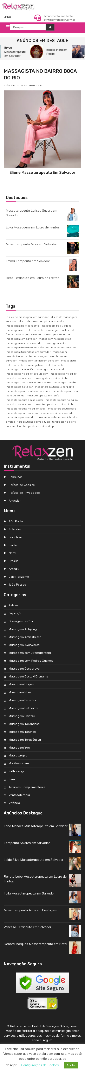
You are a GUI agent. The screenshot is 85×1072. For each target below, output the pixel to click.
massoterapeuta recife (62, 408)
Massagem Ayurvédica (24, 645)
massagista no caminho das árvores (29, 382)
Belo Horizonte (19, 577)
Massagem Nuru (20, 692)
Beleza (13, 605)
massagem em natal (28, 334)
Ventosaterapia (19, 795)
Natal (12, 553)
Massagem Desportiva (24, 668)
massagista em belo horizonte (45, 364)
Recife (13, 545)
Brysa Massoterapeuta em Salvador (14, 51)
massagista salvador (20, 386)
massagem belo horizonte (23, 325)
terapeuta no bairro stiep (38, 426)
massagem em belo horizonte (25, 330)
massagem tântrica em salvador (39, 360)
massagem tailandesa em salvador (28, 351)
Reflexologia (17, 771)
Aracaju (14, 569)
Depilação (15, 613)
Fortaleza (15, 537)
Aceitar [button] (71, 1065)
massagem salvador (64, 347)
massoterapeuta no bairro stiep (26, 408)
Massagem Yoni (19, 747)
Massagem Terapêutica (25, 739)
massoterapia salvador (21, 417)
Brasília (14, 561)
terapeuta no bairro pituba (34, 421)
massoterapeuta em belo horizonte (28, 391)
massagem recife (55, 343)
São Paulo (16, 521)
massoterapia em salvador (57, 412)
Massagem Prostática (24, 700)
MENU (7, 17)
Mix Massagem (19, 763)
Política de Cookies (22, 485)
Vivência (14, 803)
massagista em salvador (51, 369)
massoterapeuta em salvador (25, 399)
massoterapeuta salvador (23, 412)
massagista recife (65, 382)
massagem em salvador (22, 338)
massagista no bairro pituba (51, 378)
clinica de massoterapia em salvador (41, 321)
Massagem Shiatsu (22, 716)
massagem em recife (57, 334)
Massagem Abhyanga (24, 629)
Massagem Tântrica (22, 732)
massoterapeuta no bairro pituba (54, 404)
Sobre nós (15, 477)
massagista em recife (20, 369)
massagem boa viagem (56, 325)
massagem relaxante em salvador (28, 347)
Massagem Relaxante (23, 708)
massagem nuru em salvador (24, 343)
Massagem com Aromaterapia (30, 653)
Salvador (15, 529)
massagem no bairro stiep (55, 338)
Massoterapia (18, 755)
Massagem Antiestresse (25, 637)
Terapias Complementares (27, 787)
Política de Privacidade (24, 493)
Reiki (12, 779)
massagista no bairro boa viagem (27, 373)
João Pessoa (17, 584)
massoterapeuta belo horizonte (54, 386)
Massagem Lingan (21, 684)
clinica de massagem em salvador (27, 316)
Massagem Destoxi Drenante (28, 676)
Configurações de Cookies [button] (40, 1065)
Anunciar (15, 500)
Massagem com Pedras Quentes (31, 660)
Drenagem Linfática (22, 621)
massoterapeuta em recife (43, 395)
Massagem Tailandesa (24, 724)
